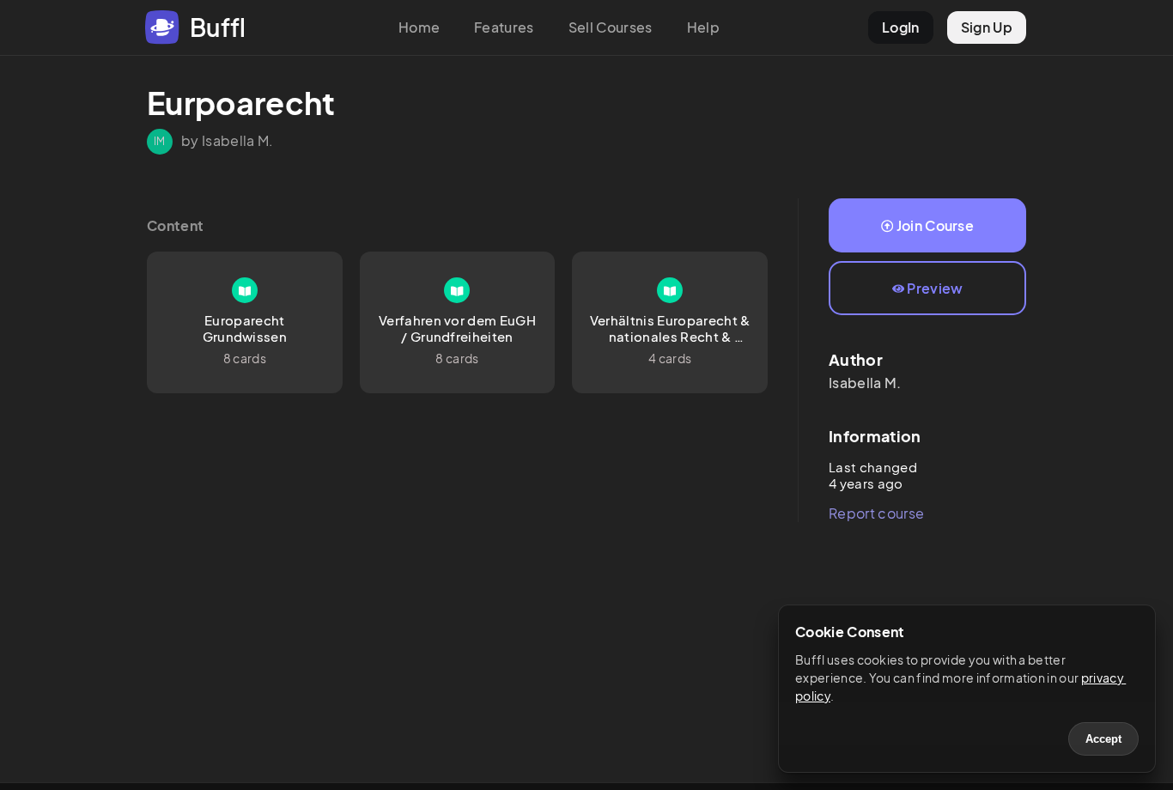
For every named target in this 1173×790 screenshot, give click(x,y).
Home (419, 27)
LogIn (901, 27)
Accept (1103, 738)
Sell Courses (610, 27)
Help (703, 27)
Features (504, 27)
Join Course (935, 225)
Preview (935, 288)
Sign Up (986, 27)
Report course (876, 513)
